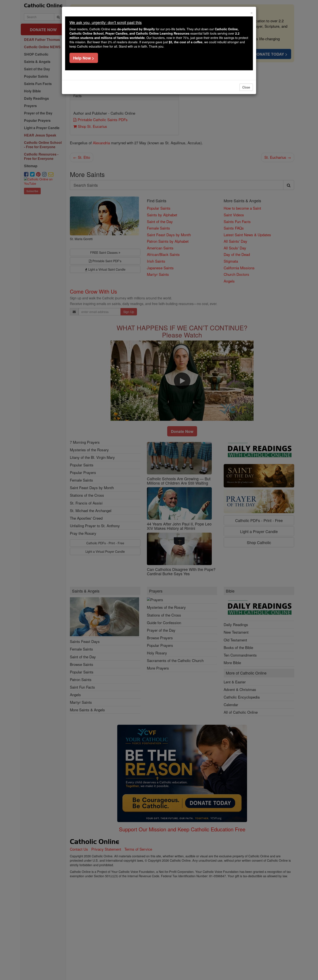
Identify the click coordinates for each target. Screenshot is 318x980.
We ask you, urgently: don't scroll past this (105, 22)
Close (246, 87)
